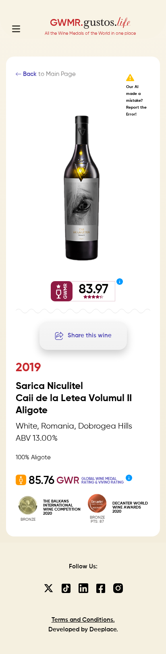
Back (29, 74)
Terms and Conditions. (83, 620)
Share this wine (90, 335)
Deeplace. (103, 630)
